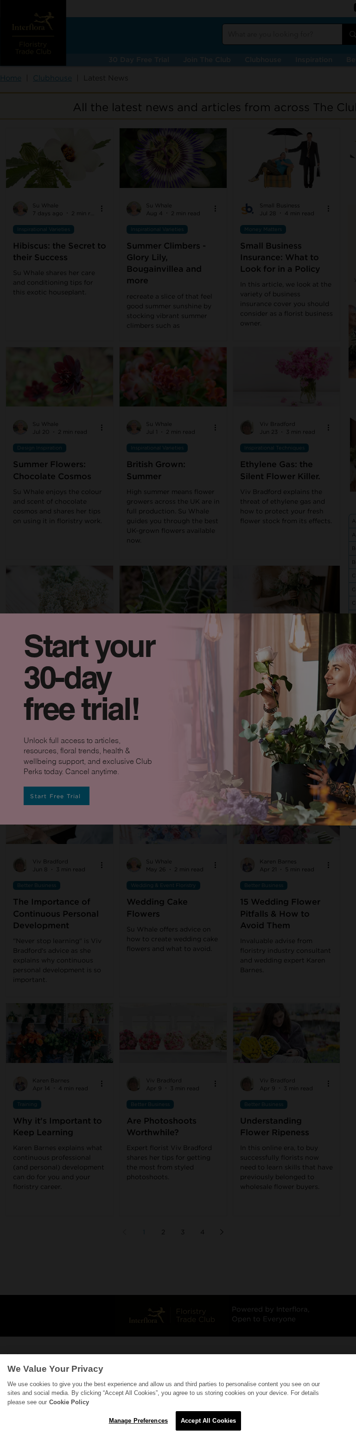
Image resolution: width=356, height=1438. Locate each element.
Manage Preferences (138, 1420)
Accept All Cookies (208, 1420)
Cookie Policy (69, 1402)
